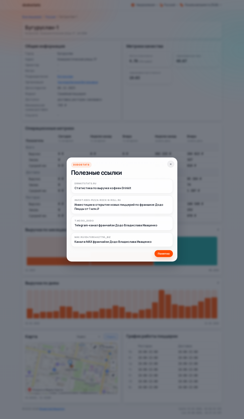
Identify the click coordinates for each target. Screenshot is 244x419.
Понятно (164, 253)
